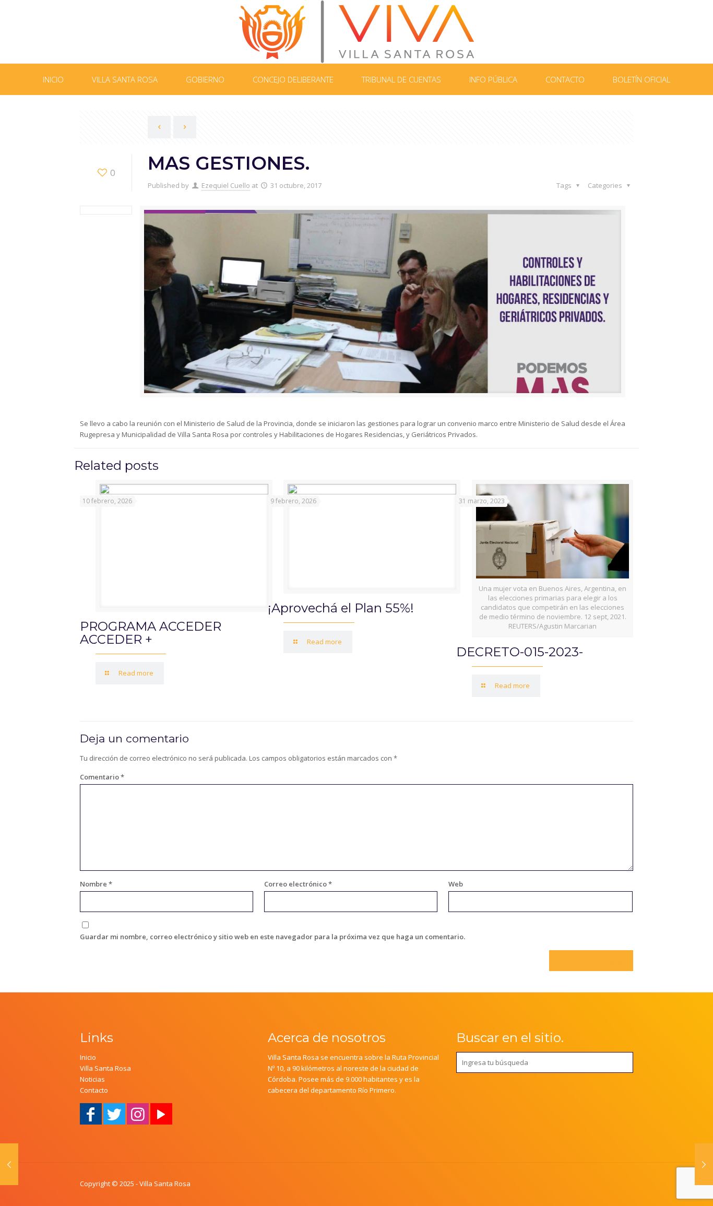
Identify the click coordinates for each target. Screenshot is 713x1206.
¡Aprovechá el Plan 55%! (341, 608)
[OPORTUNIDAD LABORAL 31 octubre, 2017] (704, 1164)
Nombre (96, 884)
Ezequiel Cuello (225, 185)
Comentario (102, 777)
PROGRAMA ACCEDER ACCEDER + (150, 633)
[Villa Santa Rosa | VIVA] (356, 31)
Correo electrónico (298, 884)
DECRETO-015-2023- (519, 651)
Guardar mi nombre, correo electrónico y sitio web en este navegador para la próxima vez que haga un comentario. (272, 936)
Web (455, 884)
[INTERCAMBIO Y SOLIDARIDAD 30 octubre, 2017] (9, 1164)
